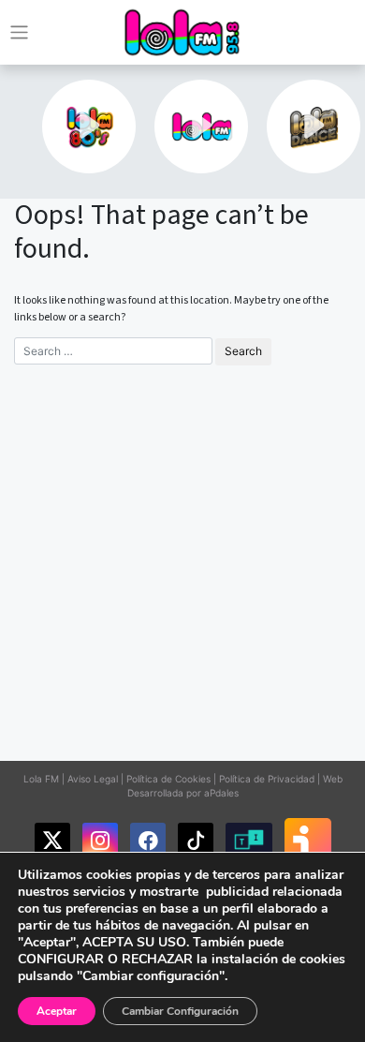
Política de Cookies (168, 778)
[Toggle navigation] (19, 32)
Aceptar (56, 1011)
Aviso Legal (92, 778)
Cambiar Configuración (180, 1011)
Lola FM (41, 778)
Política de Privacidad (266, 778)
